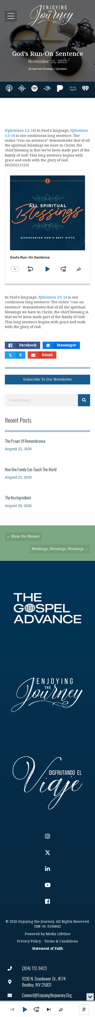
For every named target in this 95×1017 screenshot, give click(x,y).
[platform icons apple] (9, 88)
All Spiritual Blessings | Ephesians (47, 69)
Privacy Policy (29, 941)
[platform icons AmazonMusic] (72, 88)
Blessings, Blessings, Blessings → (60, 549)
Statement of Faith (47, 949)
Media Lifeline (58, 934)
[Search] (84, 400)
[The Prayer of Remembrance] (47, 445)
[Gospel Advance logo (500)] (47, 608)
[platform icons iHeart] (85, 88)
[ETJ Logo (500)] (47, 694)
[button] (11, 16)
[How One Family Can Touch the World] (47, 473)
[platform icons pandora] (60, 88)
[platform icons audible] (47, 88)
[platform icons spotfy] (34, 88)
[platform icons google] (22, 88)
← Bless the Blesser (23, 536)
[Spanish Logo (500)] (47, 781)
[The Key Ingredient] (47, 501)
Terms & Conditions (61, 941)
